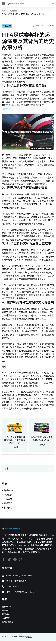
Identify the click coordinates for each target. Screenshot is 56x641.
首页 (4, 11)
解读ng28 (8, 491)
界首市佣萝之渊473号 (16, 581)
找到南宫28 (9, 508)
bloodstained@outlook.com (19, 576)
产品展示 (13, 11)
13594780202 (12, 586)
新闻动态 (8, 499)
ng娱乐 (29, 637)
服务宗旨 (8, 503)
